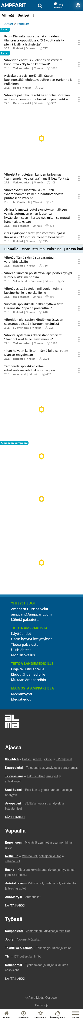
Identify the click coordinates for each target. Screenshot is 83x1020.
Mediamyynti (21, 694)
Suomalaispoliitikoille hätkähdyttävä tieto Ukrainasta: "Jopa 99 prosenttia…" (33, 306)
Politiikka (23, 24)
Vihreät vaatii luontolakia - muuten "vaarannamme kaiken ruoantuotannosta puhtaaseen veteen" (33, 194)
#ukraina (54, 249)
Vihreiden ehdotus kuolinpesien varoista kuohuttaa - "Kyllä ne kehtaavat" (33, 62)
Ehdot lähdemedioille (28, 674)
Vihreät (30, 48)
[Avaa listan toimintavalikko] (34, 15)
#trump (38, 249)
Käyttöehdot (21, 633)
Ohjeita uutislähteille (27, 669)
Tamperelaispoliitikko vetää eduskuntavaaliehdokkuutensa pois (29, 368)
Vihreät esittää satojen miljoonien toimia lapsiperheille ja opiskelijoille (33, 291)
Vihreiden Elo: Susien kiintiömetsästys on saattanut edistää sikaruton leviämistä (33, 322)
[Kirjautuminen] (78, 5)
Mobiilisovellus (23, 655)
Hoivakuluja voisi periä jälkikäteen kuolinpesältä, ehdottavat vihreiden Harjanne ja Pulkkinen (38, 80)
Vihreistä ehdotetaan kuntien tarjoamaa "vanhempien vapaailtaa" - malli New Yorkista (37, 176)
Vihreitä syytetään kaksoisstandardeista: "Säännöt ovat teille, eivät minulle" (33, 337)
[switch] (2, 273)
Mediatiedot (21, 699)
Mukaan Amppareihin (28, 679)
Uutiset (8, 24)
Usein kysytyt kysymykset (31, 639)
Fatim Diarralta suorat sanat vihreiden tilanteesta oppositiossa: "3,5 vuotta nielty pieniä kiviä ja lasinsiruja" (34, 40)
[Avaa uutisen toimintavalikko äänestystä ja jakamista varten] (79, 42)
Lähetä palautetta (25, 619)
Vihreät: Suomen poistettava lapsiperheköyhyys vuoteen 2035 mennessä (38, 275)
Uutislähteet (21, 649)
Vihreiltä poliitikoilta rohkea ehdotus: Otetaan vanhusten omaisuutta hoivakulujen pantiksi (37, 97)
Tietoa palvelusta (24, 644)
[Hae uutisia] (40, 5)
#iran (26, 249)
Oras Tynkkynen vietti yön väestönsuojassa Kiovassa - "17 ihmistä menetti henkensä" (35, 235)
